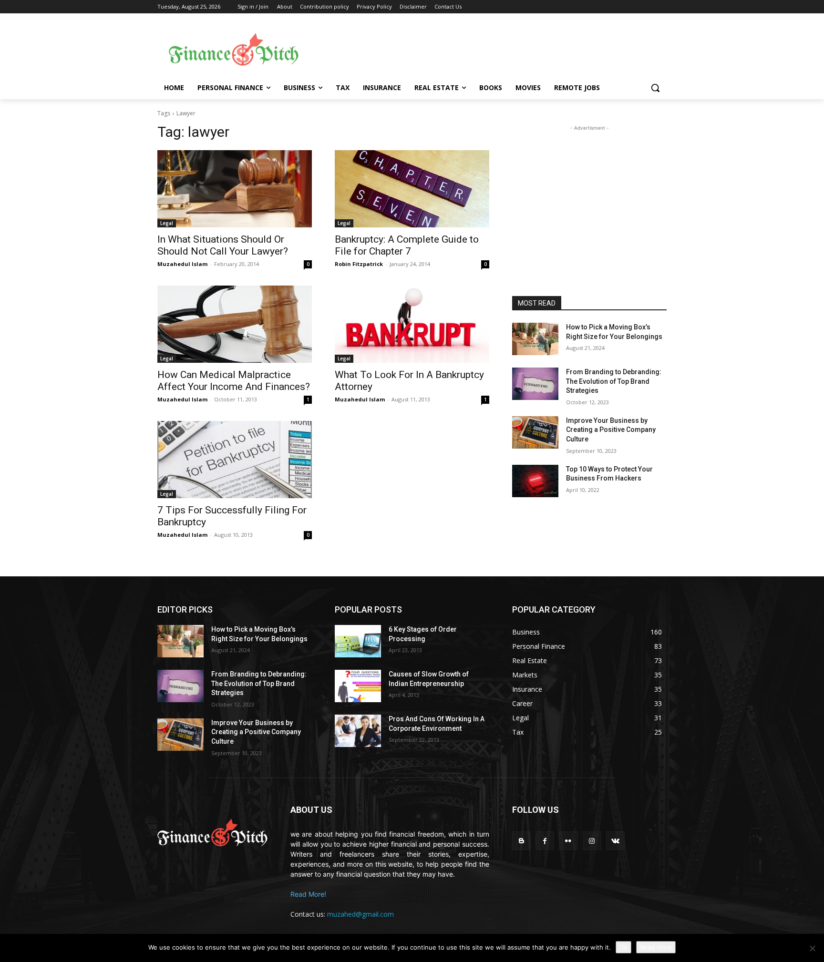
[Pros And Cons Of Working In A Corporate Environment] (358, 731)
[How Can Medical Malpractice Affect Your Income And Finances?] (234, 324)
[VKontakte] (615, 840)
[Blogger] (521, 840)
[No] (812, 948)
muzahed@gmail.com (360, 914)
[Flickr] (568, 840)
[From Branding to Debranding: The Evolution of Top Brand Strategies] (535, 384)
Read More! (308, 894)
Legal (166, 223)
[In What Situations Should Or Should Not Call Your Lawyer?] (234, 188)
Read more (656, 947)
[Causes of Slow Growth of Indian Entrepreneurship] (358, 686)
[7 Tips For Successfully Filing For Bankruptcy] (234, 459)
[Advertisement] (488, 48)
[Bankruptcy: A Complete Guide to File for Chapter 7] (412, 188)
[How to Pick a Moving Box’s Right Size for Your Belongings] (535, 339)
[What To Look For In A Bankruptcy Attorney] (412, 324)
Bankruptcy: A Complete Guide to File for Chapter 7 (407, 245)
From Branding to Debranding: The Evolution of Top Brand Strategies (613, 381)
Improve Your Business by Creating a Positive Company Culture (611, 430)
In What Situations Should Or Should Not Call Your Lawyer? (222, 245)
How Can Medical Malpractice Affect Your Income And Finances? (233, 380)
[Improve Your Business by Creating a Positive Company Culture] (535, 432)
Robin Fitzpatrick (359, 263)
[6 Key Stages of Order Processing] (358, 641)
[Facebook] (545, 840)
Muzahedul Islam (182, 263)
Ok (623, 947)
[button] (655, 87)
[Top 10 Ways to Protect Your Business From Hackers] (535, 481)
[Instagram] (592, 840)
